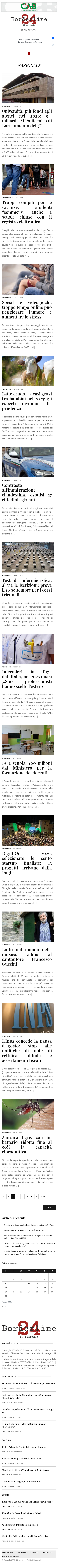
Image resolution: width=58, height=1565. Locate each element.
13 (29, 1283)
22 (45, 1287)
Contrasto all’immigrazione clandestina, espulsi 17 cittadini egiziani (27, 492)
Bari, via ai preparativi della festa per (21, 1458)
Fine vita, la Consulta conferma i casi (21, 1513)
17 (6, 1287)
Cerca (49, 1207)
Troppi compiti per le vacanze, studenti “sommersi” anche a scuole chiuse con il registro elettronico (27, 211)
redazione (6, 106)
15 (44, 1283)
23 (52, 1287)
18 (14, 1287)
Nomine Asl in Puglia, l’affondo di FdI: (21, 1481)
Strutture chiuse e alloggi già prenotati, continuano (28, 1383)
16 (52, 1283)
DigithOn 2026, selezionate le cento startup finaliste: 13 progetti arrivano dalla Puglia (27, 862)
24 (6, 1292)
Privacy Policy (22, 1552)
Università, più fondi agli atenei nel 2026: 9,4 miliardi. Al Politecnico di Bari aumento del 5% (27, 118)
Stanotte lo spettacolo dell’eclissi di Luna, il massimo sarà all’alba (29, 1225)
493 (43, 1196)
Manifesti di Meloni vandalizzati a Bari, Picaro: (25, 1470)
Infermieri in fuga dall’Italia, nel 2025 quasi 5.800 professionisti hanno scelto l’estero (27, 679)
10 (6, 1283)
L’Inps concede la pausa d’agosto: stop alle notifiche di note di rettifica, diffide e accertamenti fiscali (27, 1050)
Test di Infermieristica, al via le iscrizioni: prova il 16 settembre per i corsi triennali (27, 587)
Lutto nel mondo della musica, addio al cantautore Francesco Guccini (27, 956)
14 (37, 1283)
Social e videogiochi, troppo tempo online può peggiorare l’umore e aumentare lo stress (27, 309)
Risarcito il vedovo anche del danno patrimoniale (27, 1501)
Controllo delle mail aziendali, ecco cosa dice (26, 1536)
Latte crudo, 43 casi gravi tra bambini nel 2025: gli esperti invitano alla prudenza (27, 401)
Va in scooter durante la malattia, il (20, 1524)
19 (21, 1287)
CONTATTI (34, 1552)
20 (29, 1287)
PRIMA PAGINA (7, 1552)
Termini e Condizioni (10, 1556)
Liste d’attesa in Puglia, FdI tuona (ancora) (24, 1447)
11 (13, 1283)
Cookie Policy (47, 1552)
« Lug (4, 1306)
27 (29, 1292)
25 (14, 1292)
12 (21, 1283)
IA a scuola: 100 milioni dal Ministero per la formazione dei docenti (27, 767)
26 (21, 1292)
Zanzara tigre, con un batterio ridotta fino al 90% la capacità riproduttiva (27, 1144)
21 (37, 1287)
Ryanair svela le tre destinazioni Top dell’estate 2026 (24, 1230)
